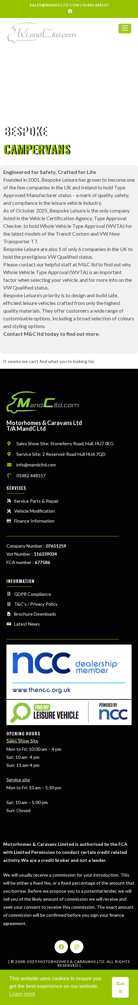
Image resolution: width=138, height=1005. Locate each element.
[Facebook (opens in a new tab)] (69, 11)
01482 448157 (95, 5)
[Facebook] (61, 947)
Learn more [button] (22, 994)
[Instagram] (76, 947)
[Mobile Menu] (124, 31)
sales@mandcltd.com (55, 5)
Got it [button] (120, 987)
